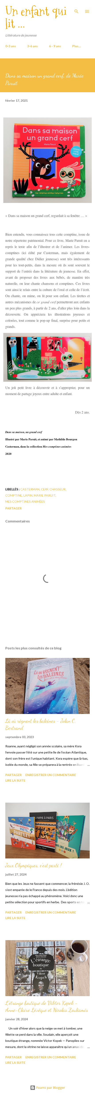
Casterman (30, 489)
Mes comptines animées (25, 501)
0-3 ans (10, 46)
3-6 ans (32, 46)
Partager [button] (13, 508)
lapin (27, 495)
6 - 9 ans (55, 46)
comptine (13, 495)
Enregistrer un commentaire (50, 775)
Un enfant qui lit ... (35, 17)
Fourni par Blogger (50, 1088)
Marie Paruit (44, 495)
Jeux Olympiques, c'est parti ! (33, 865)
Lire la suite (15, 780)
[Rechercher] (76, 8)
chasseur (57, 489)
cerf (44, 489)
